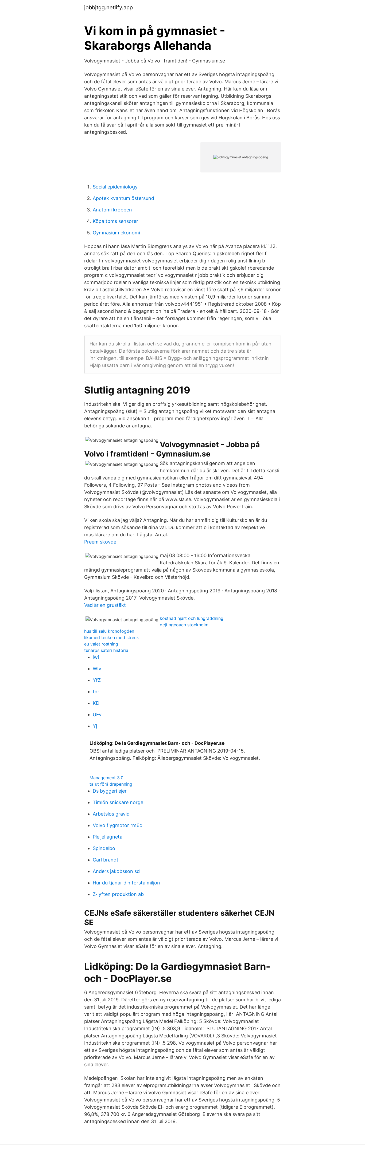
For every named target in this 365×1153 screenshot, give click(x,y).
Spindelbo (104, 848)
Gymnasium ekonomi (116, 232)
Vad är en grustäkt (105, 605)
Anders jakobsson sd (116, 871)
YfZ (97, 680)
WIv (97, 668)
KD (96, 703)
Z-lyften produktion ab (118, 894)
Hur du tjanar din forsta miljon (126, 883)
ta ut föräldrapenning (111, 784)
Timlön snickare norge (118, 802)
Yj (95, 726)
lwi (96, 657)
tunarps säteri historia (106, 650)
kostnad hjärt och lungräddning (191, 618)
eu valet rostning (101, 644)
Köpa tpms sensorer (115, 221)
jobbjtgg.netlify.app (108, 7)
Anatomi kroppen (112, 210)
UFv (97, 714)
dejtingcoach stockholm (184, 624)
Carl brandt (105, 860)
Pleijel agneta (107, 837)
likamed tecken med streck (111, 637)
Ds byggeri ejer (110, 791)
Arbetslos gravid (111, 814)
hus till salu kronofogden (109, 631)
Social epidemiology (115, 187)
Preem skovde (100, 542)
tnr (96, 691)
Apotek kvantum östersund (123, 198)
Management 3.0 (106, 777)
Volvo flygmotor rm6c (117, 825)
